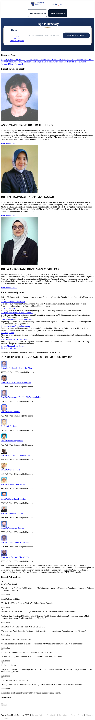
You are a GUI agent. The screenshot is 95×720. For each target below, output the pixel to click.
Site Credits (51, 715)
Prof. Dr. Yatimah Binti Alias (12, 513)
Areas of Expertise (17, 41)
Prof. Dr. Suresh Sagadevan (12, 441)
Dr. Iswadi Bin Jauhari (10, 426)
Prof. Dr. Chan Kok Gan (10, 470)
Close (4, 705)
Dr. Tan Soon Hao (8, 308)
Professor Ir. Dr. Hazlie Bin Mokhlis (15, 557)
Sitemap (89, 715)
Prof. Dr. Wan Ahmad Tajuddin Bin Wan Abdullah (21, 397)
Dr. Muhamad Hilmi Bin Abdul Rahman (17, 313)
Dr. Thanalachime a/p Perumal (13, 302)
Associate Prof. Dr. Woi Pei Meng (14, 339)
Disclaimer (63, 715)
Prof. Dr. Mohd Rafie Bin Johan (13, 499)
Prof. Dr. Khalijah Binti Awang (13, 484)
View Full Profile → (9, 143)
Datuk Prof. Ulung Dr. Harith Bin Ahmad (17, 368)
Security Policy (77, 715)
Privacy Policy (38, 715)
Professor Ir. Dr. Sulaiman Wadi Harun (16, 383)
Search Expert (76, 35)
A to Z (5, 718)
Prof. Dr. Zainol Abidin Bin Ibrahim (15, 542)
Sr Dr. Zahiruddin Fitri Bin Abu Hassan (16, 319)
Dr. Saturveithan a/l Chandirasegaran (15, 326)
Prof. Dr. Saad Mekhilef (10, 412)
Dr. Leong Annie (7, 333)
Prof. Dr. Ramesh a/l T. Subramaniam (15, 455)
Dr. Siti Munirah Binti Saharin (12, 346)
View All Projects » (8, 348)
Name (17, 36)
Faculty (17, 38)
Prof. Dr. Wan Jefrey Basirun (12, 528)
